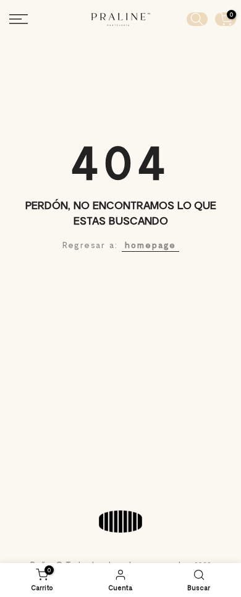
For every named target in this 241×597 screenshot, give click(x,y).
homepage (150, 244)
